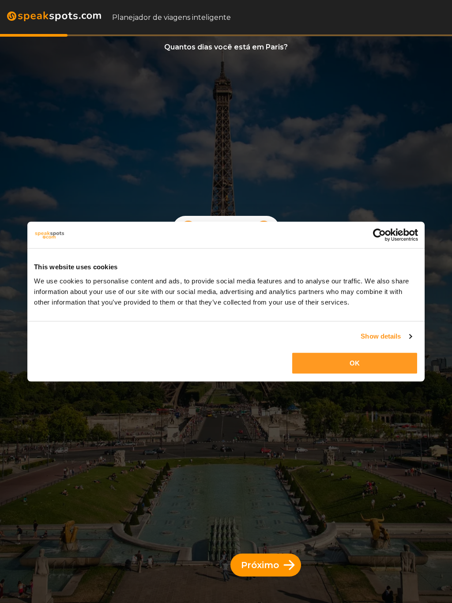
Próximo (260, 565)
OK (355, 363)
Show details (381, 336)
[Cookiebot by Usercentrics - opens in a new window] (379, 234)
